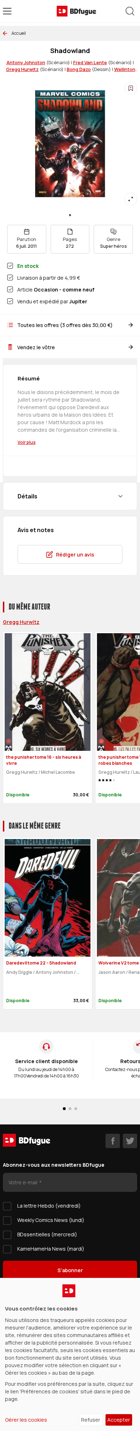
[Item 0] (70, 215)
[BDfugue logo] (76, 11)
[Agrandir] (130, 199)
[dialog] (70, 1354)
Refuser (90, 1419)
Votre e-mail (23, 1182)
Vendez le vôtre (36, 347)
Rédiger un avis (75, 554)
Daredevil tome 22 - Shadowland (41, 963)
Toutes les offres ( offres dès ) (65, 325)
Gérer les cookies (26, 1419)
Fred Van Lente (90, 62)
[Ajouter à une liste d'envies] (130, 88)
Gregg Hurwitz (22, 69)
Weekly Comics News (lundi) (50, 1220)
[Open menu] (7, 11)
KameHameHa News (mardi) (50, 1248)
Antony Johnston (25, 62)
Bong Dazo (79, 69)
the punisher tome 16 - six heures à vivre (43, 760)
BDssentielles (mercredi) (47, 1234)
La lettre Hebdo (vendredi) (49, 1205)
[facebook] (113, 1141)
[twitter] (130, 1141)
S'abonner (70, 1270)
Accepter (118, 1419)
